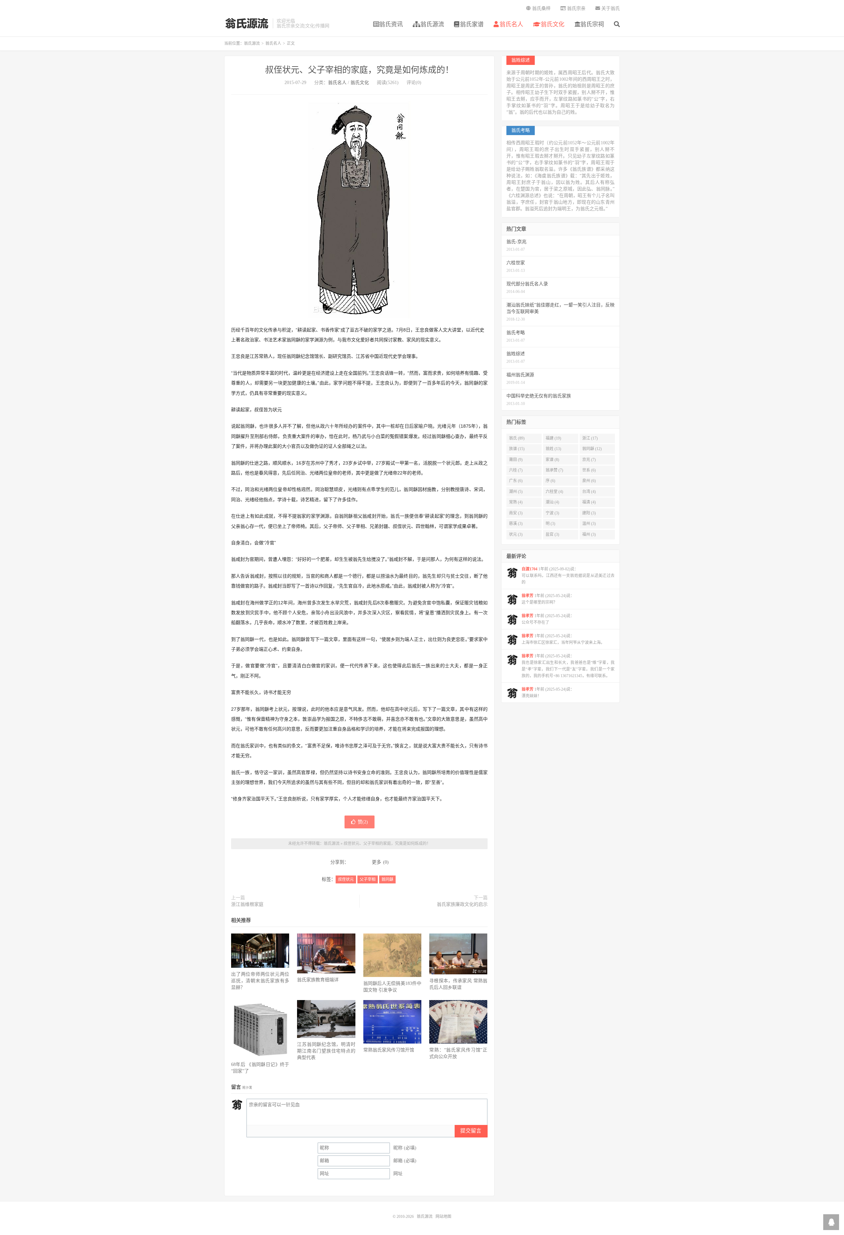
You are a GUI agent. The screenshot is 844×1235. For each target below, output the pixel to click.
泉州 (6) (589, 480)
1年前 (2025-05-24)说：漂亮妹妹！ (548, 692)
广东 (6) (516, 480)
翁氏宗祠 (592, 24)
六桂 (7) (516, 470)
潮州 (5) (516, 491)
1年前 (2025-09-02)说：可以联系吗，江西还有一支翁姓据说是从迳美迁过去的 (568, 576)
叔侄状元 (346, 879)
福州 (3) (589, 534)
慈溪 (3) (516, 523)
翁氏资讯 (391, 24)
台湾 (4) (589, 491)
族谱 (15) (517, 448)
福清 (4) (589, 502)
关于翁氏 (610, 8)
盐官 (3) (552, 534)
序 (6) (550, 480)
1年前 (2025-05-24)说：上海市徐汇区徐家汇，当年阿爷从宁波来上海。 (563, 639)
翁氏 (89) (517, 438)
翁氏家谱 (472, 24)
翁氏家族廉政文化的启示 (462, 904)
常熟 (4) (516, 502)
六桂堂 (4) (554, 491)
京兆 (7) (589, 459)
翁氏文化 (551, 24)
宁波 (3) (552, 513)
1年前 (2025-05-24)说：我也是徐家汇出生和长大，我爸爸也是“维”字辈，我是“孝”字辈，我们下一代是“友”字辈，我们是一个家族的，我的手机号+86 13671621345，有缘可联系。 (568, 666)
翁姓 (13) (553, 448)
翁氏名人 (511, 24)
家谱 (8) (552, 459)
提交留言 (470, 1131)
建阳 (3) (589, 513)
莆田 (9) (516, 459)
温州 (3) (589, 523)
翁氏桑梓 (541, 8)
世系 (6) (589, 470)
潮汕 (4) (552, 502)
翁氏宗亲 (576, 8)
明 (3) (550, 523)
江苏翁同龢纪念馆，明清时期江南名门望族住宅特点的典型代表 (326, 1051)
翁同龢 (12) (592, 448)
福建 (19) (553, 438)
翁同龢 (387, 879)
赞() (363, 821)
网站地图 (443, 1216)
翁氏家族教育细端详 (318, 979)
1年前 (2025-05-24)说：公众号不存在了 (548, 619)
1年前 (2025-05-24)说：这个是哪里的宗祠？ (548, 599)
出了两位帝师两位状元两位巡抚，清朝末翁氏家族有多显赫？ (260, 981)
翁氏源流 (246, 23)
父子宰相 (368, 879)
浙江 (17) (590, 438)
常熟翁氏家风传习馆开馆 (388, 1050)
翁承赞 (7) (554, 470)
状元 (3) (516, 534)
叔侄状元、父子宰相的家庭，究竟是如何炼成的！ (359, 70)
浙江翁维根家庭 (247, 904)
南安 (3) (516, 513)
